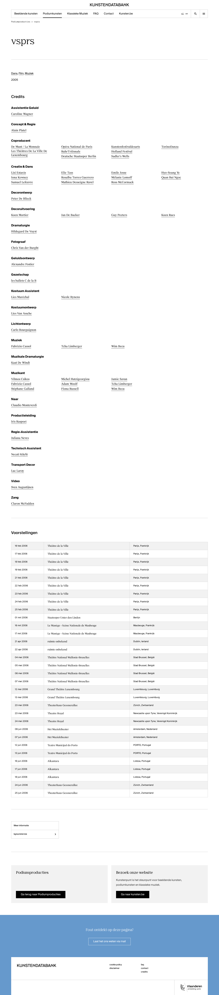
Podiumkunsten (52, 13)
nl (182, 13)
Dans (14, 73)
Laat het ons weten (109, 941)
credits (144, 972)
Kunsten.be (126, 13)
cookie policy (116, 965)
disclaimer (114, 968)
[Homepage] (109, 4)
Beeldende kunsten (26, 13)
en (186, 13)
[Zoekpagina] (195, 14)
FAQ (95, 13)
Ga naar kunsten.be (132, 894)
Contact (109, 13)
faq (142, 965)
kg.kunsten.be (20, 834)
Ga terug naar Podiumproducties (40, 894)
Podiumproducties (20, 21)
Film (21, 73)
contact (144, 968)
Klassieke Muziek (77, 13)
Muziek (29, 73)
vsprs (37, 21)
